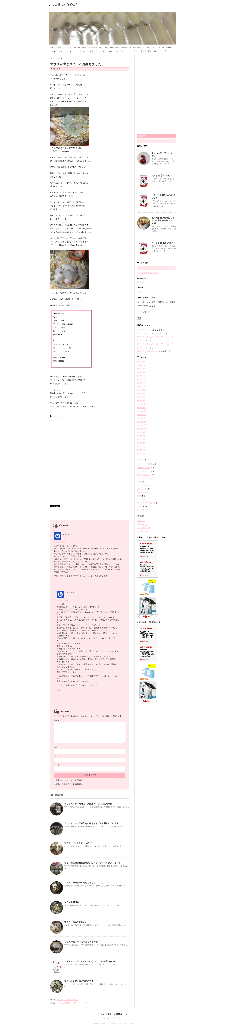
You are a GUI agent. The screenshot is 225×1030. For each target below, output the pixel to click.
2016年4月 (141, 408)
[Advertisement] (72, 441)
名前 (56, 748)
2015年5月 (141, 447)
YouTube (163, 51)
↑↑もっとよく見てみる (147, 273)
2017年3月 (141, 369)
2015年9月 (141, 432)
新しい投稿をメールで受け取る (69, 784)
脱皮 (156, 51)
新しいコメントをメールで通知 (69, 780)
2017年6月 (141, 365)
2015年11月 (141, 425)
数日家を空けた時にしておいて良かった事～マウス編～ (163, 220)
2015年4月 (141, 450)
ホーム (52, 48)
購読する (144, 136)
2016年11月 (141, 383)
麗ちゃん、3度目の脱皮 (67, 1000)
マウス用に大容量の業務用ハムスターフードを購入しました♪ (93, 863)
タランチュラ (99, 51)
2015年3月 (141, 454)
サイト (57, 765)
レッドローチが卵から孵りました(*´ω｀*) (83, 883)
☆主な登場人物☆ (95, 48)
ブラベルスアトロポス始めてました (81, 981)
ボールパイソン (85, 51)
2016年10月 (142, 387)
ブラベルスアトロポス (146, 503)
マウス (61, 416)
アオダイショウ (56, 51)
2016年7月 (141, 397)
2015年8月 (141, 436)
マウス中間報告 (71, 902)
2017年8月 (141, 362)
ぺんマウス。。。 (144, 330)
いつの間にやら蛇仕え (63, 4)
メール (57, 756)
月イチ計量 (138, 51)
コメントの (143, 528)
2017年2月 (141, 373)
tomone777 (159, 334)
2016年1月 (141, 418)
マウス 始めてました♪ (75, 922)
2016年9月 (141, 390)
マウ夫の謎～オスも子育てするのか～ (82, 942)
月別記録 (148, 51)
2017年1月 (141, 376)
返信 (56, 580)
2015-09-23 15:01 (59, 542)
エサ (129, 51)
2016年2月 (141, 415)
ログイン (141, 521)
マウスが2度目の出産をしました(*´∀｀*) (74, 1003)
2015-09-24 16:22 (62, 600)
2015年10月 (142, 429)
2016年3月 (141, 411)
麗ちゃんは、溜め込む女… (147, 351)
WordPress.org (143, 531)
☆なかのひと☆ (80, 48)
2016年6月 (141, 401)
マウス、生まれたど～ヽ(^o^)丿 (79, 843)
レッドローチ (142, 510)
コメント (57, 720)
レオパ (109, 51)
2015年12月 (141, 422)
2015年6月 (141, 443)
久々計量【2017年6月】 (163, 176)
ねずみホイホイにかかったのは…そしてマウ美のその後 (89, 962)
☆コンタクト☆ (149, 48)
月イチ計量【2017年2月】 (164, 243)
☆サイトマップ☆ (64, 48)
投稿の (142, 524)
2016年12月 (141, 380)
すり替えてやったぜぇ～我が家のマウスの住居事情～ (89, 804)
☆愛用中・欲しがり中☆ (130, 48)
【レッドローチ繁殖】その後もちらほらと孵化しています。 (92, 824)
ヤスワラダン (120, 51)
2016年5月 (141, 404)
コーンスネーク (71, 51)
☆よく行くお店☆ (112, 48)
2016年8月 (141, 394)
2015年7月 (141, 440)
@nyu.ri (141, 282)
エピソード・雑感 (164, 48)
